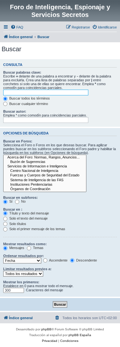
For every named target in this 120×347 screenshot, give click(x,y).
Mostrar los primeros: (21, 282)
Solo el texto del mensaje (28, 218)
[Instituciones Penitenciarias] (45, 184)
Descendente (86, 260)
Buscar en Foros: (17, 141)
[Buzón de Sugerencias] (45, 162)
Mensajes (16, 248)
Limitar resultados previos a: (27, 269)
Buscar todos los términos (29, 98)
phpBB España (79, 335)
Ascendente (58, 260)
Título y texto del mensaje (28, 213)
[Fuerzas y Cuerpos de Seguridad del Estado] (45, 175)
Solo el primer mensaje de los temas (36, 229)
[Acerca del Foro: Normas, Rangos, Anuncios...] (45, 157)
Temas (38, 248)
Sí (10, 201)
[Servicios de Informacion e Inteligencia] (45, 166)
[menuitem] (17, 27)
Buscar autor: (14, 111)
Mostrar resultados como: (25, 244)
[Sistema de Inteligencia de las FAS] (45, 180)
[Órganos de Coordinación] (45, 189)
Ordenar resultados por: (23, 256)
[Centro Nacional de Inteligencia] (45, 171)
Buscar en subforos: (20, 197)
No (23, 201)
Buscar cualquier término (28, 104)
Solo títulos (17, 224)
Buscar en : (12, 209)
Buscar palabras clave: (22, 72)
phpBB (46, 329)
